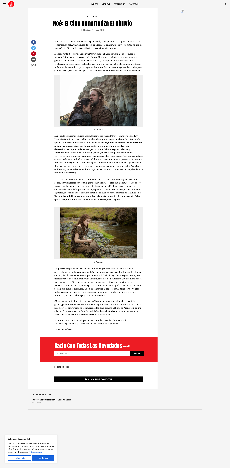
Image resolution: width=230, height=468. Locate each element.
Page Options (134, 4)
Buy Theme (106, 4)
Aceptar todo (43, 458)
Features (94, 4)
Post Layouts (119, 4)
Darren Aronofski (97, 53)
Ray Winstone (134, 165)
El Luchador (106, 275)
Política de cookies (35, 452)
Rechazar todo (19, 458)
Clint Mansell (125, 271)
